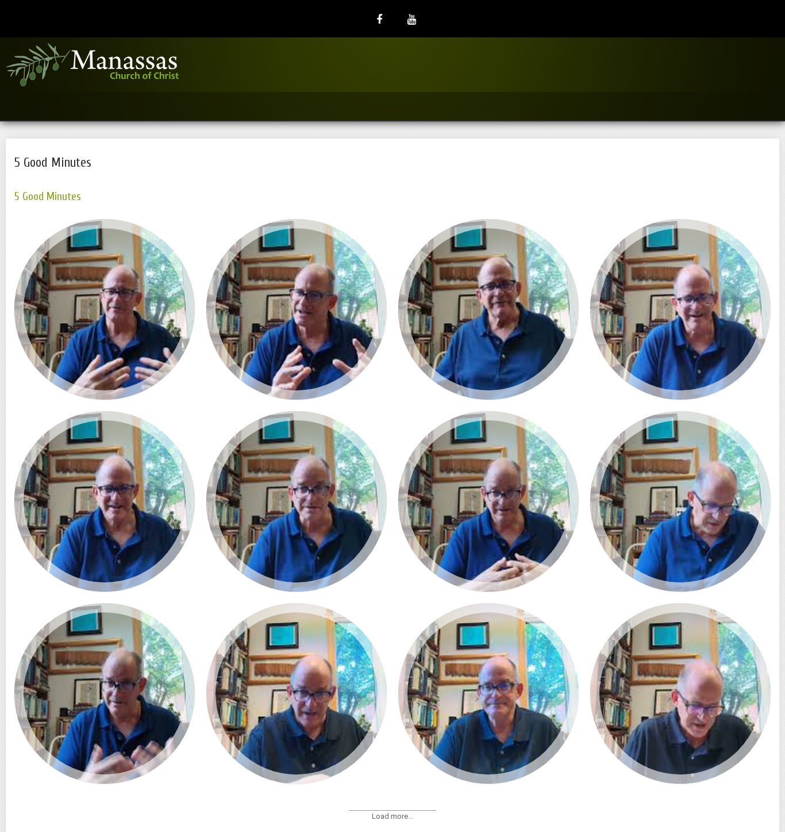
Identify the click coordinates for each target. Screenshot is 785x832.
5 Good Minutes (47, 196)
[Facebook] (379, 19)
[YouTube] (412, 19)
